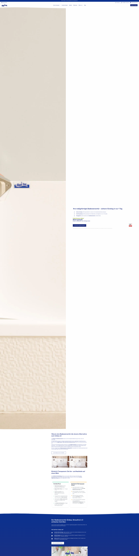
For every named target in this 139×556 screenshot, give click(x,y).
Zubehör (70, 5)
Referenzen (75, 5)
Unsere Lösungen (56, 5)
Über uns (80, 5)
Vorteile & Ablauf (65, 5)
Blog (85, 5)
